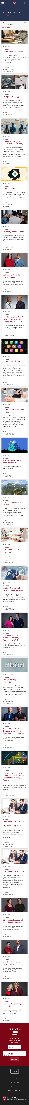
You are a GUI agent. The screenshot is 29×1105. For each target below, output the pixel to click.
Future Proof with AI (11, 361)
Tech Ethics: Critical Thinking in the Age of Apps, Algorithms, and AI (13, 731)
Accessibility (14, 1079)
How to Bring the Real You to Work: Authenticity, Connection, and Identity (14, 319)
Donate (14, 1071)
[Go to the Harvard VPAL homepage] (14, 1098)
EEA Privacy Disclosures (14, 1090)
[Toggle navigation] (2, 3)
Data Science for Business (13, 821)
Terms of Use (14, 1086)
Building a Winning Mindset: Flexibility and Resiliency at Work (13, 637)
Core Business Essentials (13, 52)
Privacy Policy (14, 1082)
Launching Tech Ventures (13, 232)
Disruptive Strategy (11, 96)
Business (7, 46)
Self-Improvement (8, 24)
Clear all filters (5, 27)
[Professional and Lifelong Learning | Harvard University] (14, 3)
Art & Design (9, 674)
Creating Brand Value (12, 189)
